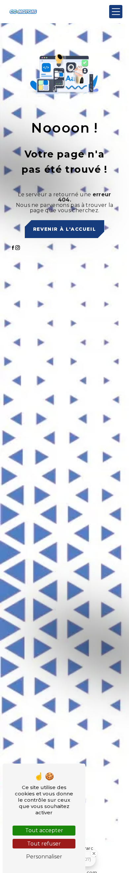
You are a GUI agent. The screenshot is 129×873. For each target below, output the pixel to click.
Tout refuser (44, 844)
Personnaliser (44, 856)
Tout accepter (44, 830)
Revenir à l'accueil (64, 229)
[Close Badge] (94, 853)
